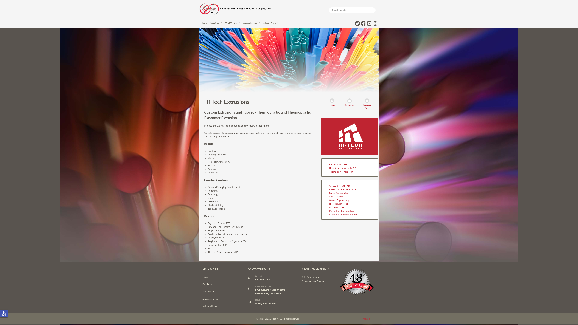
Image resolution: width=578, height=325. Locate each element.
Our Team (207, 284)
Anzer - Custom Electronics (342, 189)
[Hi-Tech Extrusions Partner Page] (349, 136)
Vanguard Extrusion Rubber (343, 214)
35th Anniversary (310, 277)
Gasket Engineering (339, 200)
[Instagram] (375, 23)
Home (205, 277)
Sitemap (365, 318)
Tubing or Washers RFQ (341, 171)
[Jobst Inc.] (357, 281)
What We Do (208, 291)
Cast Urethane (336, 196)
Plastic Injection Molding (341, 211)
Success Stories (210, 299)
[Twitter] (357, 23)
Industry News (209, 306)
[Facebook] (363, 23)
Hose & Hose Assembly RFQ (343, 168)
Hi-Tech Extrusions (338, 204)
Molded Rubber (337, 207)
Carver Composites (338, 193)
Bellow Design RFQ (338, 164)
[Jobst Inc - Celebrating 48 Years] (235, 9)
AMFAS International (339, 185)
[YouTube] (369, 23)
